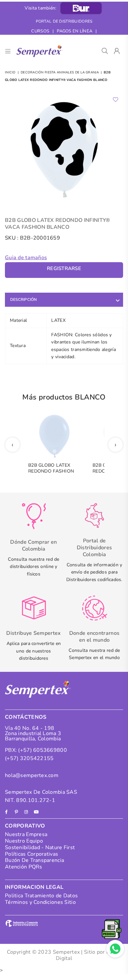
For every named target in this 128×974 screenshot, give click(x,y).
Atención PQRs (23, 866)
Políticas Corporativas (31, 854)
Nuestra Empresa (26, 834)
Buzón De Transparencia (34, 860)
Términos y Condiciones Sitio (40, 902)
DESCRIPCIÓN (23, 299)
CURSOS (40, 31)
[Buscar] (105, 51)
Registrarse (64, 268)
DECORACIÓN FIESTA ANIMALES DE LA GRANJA (60, 72)
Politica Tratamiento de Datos (41, 895)
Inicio (10, 72)
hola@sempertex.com (31, 775)
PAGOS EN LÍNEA (74, 31)
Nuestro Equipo (24, 841)
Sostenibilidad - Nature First (40, 847)
